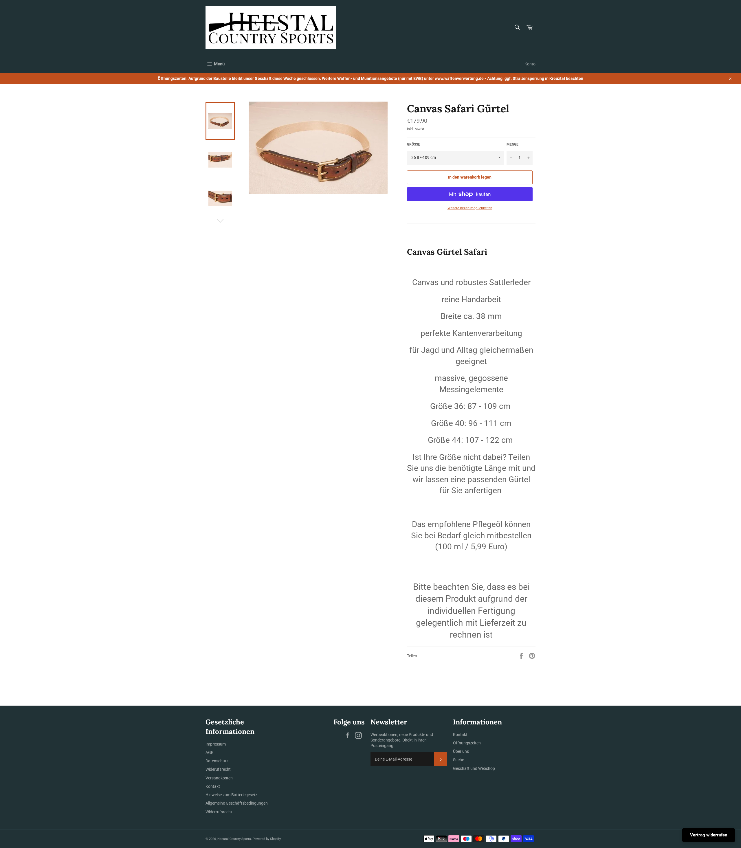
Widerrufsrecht (219, 812)
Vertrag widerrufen (708, 835)
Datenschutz (217, 761)
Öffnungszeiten (467, 743)
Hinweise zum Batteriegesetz (231, 794)
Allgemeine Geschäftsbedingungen (237, 803)
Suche (458, 759)
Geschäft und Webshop (474, 768)
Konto (529, 64)
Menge (512, 144)
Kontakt (213, 786)
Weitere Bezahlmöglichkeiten (469, 208)
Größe (413, 144)
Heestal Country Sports (234, 839)
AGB (210, 752)
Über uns (461, 751)
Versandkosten (219, 778)
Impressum (216, 744)
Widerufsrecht (218, 769)
